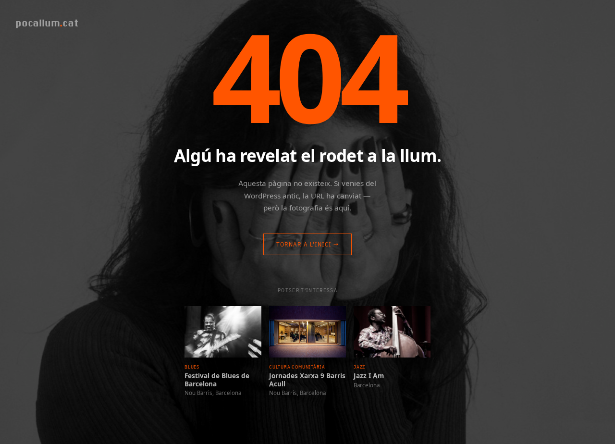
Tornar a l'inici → (307, 244)
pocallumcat (46, 22)
